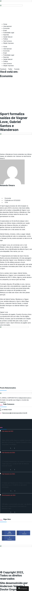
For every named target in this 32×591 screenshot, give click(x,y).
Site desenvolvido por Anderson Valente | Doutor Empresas (14, 586)
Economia (6, 28)
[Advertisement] (16, 95)
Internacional (7, 26)
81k (9, 532)
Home (5, 24)
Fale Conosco (7, 41)
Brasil (5, 30)
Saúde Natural (7, 37)
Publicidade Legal (8, 32)
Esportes (6, 35)
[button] (16, 188)
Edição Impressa (8, 43)
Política (5, 39)
